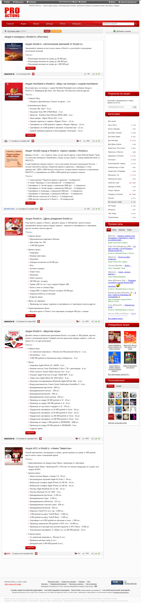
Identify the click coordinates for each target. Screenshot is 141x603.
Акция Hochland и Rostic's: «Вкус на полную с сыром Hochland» (61, 83)
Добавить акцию (123, 31)
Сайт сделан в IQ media (13, 584)
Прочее (111, 198)
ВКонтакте (19, 2)
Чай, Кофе (112, 214)
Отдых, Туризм (114, 190)
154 (79, 553)
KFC (7, 554)
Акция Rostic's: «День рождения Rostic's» (49, 218)
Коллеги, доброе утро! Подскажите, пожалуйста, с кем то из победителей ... (121, 238)
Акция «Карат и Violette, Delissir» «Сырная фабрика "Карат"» (114, 368)
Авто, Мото (112, 125)
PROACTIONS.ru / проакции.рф (12, 13)
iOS (75, 2)
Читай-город (9, 209)
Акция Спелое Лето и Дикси (117, 242)
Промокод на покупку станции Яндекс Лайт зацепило (122, 283)
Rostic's (9, 74)
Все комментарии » (115, 319)
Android (83, 2)
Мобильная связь (115, 179)
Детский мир (113, 140)
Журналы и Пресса (115, 152)
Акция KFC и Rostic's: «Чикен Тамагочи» (48, 448)
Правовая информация (58, 584)
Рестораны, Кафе (14, 31)
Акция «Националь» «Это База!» (130, 366)
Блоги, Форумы (114, 129)
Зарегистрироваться (128, 2)
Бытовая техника (115, 133)
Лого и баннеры (91, 584)
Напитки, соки (113, 183)
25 (80, 141)
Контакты (44, 584)
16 (79, 438)
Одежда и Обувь (114, 187)
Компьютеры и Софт (116, 167)
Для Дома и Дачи (114, 144)
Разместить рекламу (69, 581)
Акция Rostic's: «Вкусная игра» (43, 331)
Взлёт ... (128, 266)
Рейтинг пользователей (117, 423)
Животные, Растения (116, 148)
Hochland (5, 141)
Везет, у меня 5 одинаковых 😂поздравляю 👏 (122, 295)
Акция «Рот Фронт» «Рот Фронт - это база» (130, 347)
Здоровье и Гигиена (116, 156)
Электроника (113, 217)
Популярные (56, 31)
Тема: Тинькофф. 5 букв (116, 268)
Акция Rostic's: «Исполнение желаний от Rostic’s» (54, 44)
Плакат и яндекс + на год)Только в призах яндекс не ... (122, 249)
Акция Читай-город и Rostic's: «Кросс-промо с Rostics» (56, 150)
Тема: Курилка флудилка (116, 277)
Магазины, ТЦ (113, 175)
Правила (82, 581)
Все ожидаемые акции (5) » (118, 374)
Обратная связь (53, 581)
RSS (8, 2)
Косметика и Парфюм (116, 171)
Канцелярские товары (116, 164)
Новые (47, 31)
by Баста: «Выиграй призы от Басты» (121, 253)
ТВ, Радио (112, 206)
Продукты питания (115, 194)
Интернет (112, 160)
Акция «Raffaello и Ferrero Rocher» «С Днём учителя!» (114, 347)
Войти (113, 2)
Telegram (32, 2)
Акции (5, 31)
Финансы (111, 210)
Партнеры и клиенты (76, 584)
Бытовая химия (114, 137)
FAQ (88, 581)
